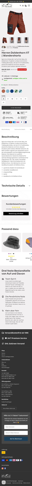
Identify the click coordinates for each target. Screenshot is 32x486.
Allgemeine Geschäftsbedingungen (9, 481)
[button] (25, 5)
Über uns (4, 362)
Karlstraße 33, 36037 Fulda (8, 376)
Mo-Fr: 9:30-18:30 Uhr (7, 386)
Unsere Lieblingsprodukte (8, 356)
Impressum (20, 481)
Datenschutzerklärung (17, 483)
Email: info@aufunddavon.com (9, 375)
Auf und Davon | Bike (7, 391)
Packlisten (4, 366)
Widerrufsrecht (26, 483)
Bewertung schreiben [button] (16, 214)
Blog (3, 364)
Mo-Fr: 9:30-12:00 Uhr (7, 392)
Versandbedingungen (6, 483)
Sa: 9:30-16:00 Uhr (6, 387)
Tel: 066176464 (5, 373)
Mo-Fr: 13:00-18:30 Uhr (7, 394)
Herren (3, 355)
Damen (3, 353)
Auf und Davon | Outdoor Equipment (10, 384)
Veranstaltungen (5, 367)
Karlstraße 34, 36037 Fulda (8, 378)
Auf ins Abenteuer (16, 439)
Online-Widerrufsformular (9, 408)
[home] (11, 5)
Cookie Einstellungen (7, 402)
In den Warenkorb (16, 108)
